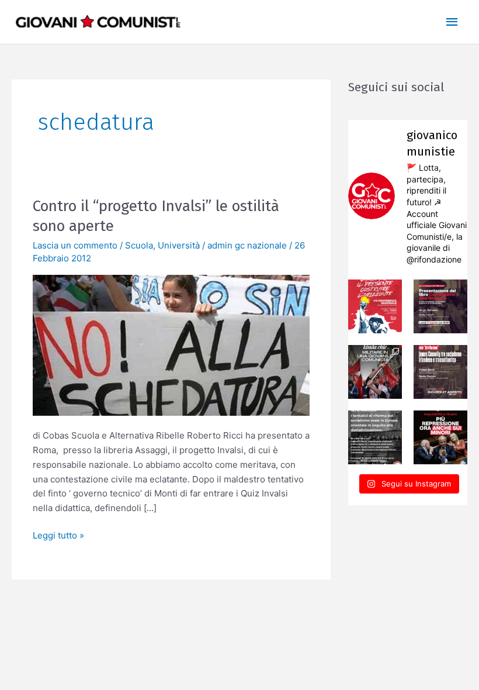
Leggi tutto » (58, 535)
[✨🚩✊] (375, 372)
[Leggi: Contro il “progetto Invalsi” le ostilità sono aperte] (171, 344)
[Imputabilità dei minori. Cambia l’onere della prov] (440, 437)
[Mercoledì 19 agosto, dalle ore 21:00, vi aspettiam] (375, 437)
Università (179, 245)
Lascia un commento (75, 245)
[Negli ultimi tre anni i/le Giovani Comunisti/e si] (375, 306)
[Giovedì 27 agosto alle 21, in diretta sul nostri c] (440, 372)
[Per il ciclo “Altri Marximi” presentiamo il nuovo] (440, 306)
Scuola (139, 245)
